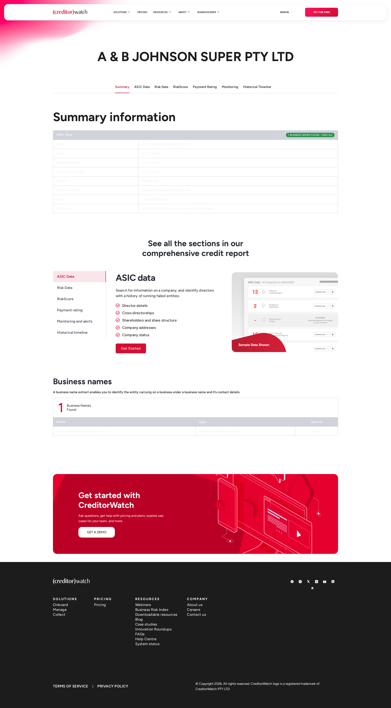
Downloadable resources (156, 614)
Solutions (120, 12)
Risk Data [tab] (64, 287)
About (182, 12)
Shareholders (206, 12)
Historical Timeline (257, 87)
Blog (139, 619)
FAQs (140, 634)
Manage (60, 609)
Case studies (146, 624)
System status (147, 644)
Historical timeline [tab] (72, 332)
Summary (122, 87)
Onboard (60, 605)
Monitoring (230, 87)
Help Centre (146, 639)
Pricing (142, 12)
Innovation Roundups (153, 629)
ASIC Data (142, 87)
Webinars (143, 605)
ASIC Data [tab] (65, 276)
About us (194, 605)
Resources (160, 12)
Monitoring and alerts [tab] (74, 321)
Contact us (196, 614)
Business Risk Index (152, 609)
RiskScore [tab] (65, 299)
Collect (59, 614)
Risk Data (161, 87)
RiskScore (180, 87)
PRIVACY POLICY (112, 686)
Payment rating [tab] (70, 310)
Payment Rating (205, 87)
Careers (193, 609)
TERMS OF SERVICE (70, 686)
